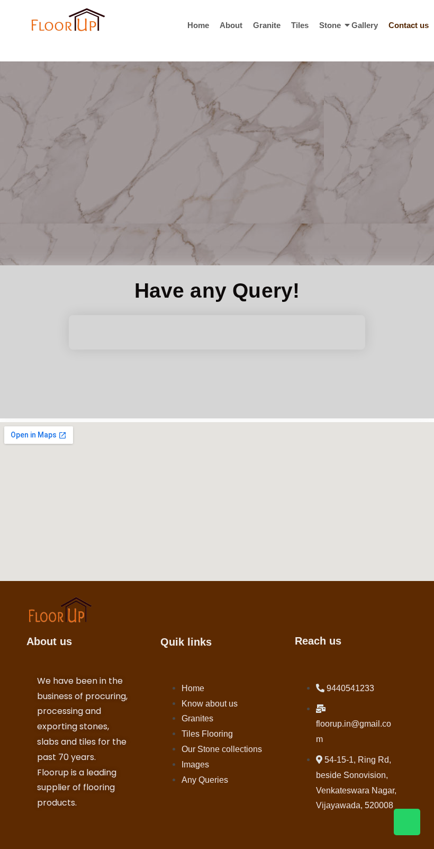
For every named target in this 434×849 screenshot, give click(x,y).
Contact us (408, 25)
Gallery (364, 25)
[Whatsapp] (407, 822)
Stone (330, 25)
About (231, 25)
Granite (267, 25)
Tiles (300, 25)
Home (198, 25)
